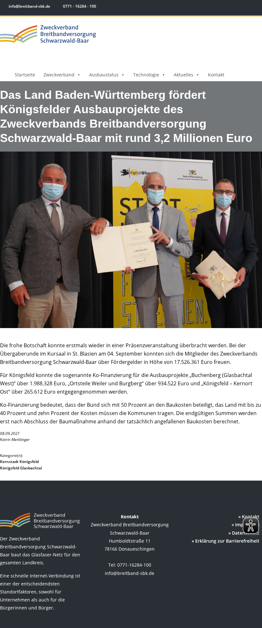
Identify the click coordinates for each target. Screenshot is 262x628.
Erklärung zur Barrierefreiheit (227, 541)
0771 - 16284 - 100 (79, 6)
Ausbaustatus (104, 75)
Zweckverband (58, 75)
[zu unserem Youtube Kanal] (254, 7)
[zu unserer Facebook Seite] (236, 7)
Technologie (146, 75)
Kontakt (216, 75)
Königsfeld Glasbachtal (21, 468)
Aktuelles (183, 75)
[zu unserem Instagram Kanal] (245, 7)
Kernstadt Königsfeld (19, 461)
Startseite (25, 75)
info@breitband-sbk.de (29, 6)
